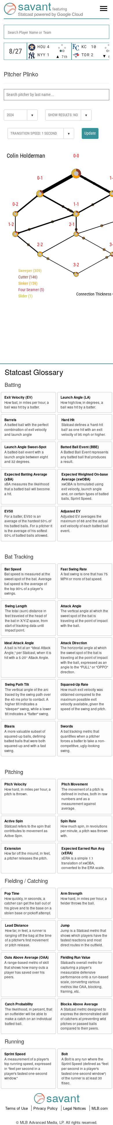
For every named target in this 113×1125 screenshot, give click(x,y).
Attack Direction (74, 642)
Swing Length (16, 606)
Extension (12, 848)
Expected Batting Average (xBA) (25, 477)
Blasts (9, 726)
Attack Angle (71, 606)
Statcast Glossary (34, 371)
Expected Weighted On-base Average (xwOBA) (84, 477)
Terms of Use (17, 1108)
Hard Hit (67, 419)
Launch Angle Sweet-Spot (25, 446)
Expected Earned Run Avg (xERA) (82, 851)
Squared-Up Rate (74, 684)
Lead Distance (16, 925)
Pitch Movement (74, 784)
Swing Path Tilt (17, 684)
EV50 (8, 511)
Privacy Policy (46, 1108)
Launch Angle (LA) (75, 397)
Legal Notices (75, 1108)
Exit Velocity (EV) (18, 397)
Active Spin (13, 821)
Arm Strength (71, 893)
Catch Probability (19, 1004)
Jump (65, 925)
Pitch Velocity (15, 784)
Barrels (10, 419)
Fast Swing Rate (74, 569)
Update (90, 133)
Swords (67, 726)
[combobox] (56, 32)
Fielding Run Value (75, 957)
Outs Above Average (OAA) (26, 957)
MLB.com (100, 1108)
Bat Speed (12, 569)
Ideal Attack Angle (19, 642)
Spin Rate (68, 821)
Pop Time (11, 893)
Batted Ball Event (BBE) (80, 446)
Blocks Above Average (79, 1004)
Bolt (64, 1053)
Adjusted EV (71, 511)
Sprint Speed (14, 1053)
